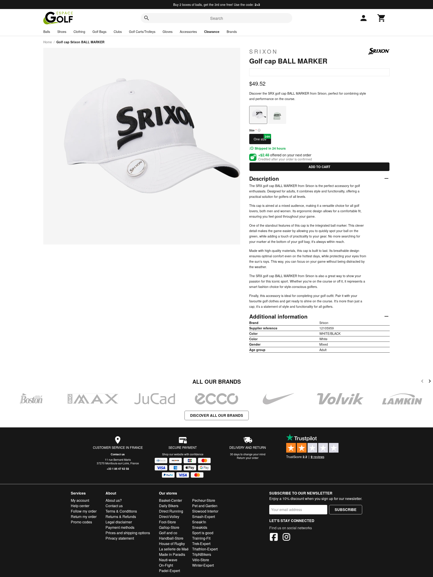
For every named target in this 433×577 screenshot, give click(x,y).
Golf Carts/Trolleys (142, 31)
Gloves (168, 31)
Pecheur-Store (203, 500)
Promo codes (81, 522)
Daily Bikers (168, 505)
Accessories (188, 31)
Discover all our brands (216, 415)
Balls (46, 31)
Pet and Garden (204, 505)
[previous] (422, 382)
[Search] (146, 18)
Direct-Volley (169, 516)
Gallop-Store (169, 527)
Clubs (118, 31)
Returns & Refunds (121, 516)
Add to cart (319, 166)
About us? (114, 500)
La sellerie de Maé (174, 549)
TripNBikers (201, 554)
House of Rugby (172, 543)
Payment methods (120, 527)
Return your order (247, 458)
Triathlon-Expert (205, 549)
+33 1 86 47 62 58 (118, 469)
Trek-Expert (201, 543)
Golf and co (168, 532)
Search (216, 18)
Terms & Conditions (121, 511)
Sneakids (199, 527)
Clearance (211, 31)
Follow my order (84, 511)
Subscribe (346, 509)
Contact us (118, 454)
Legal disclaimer (119, 522)
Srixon (263, 51)
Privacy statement (120, 538)
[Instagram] (286, 537)
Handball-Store (171, 538)
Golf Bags (99, 31)
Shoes (61, 31)
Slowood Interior (205, 511)
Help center (80, 505)
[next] (429, 382)
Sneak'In (199, 522)
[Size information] (259, 130)
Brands (232, 31)
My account (80, 500)
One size (262, 138)
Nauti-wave (168, 559)
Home (47, 42)
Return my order (84, 516)
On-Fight (166, 565)
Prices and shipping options (128, 532)
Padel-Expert (169, 570)
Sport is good (202, 532)
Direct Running (171, 511)
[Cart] (381, 18)
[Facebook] (273, 537)
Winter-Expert (203, 565)
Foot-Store (167, 522)
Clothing (79, 31)
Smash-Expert (203, 516)
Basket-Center (170, 500)
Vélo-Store (200, 559)
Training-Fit (201, 538)
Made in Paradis (172, 554)
